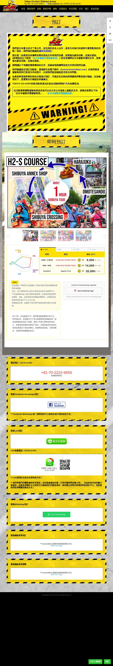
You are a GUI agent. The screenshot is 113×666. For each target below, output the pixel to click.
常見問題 (73, 9)
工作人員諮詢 (95, 661)
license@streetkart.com (73, 69)
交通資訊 (63, 9)
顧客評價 (47, 9)
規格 (39, 9)
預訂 (87, 9)
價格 (55, 9)
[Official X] (110, 21)
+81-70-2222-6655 (56, 372)
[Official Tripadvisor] (110, 40)
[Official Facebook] (110, 27)
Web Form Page (56, 546)
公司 (81, 9)
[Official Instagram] (110, 34)
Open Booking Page (85, 291)
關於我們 (31, 9)
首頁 (23, 9)
